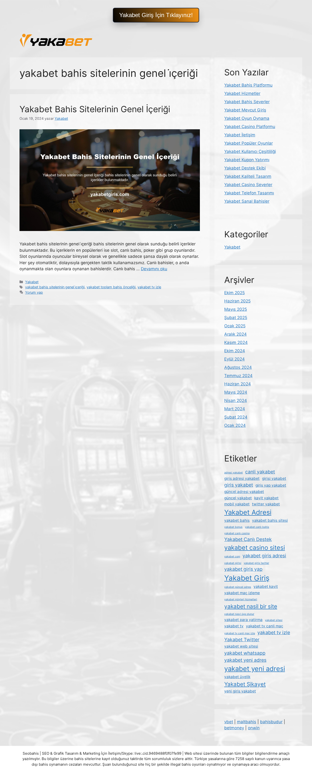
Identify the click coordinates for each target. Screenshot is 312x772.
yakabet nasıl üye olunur (239, 614)
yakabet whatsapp (244, 653)
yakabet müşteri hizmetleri (240, 599)
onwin (254, 727)
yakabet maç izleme (242, 593)
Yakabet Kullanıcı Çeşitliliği (250, 151)
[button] (156, 15)
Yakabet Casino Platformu (249, 126)
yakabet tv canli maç (264, 626)
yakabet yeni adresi (254, 669)
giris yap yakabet (270, 485)
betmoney (234, 727)
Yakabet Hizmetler (242, 93)
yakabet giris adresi (264, 556)
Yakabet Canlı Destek (248, 539)
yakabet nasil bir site (250, 606)
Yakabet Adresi (247, 512)
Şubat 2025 (235, 317)
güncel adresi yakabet (244, 491)
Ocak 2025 (234, 325)
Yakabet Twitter (241, 639)
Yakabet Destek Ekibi (245, 168)
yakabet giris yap (243, 569)
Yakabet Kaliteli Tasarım (247, 176)
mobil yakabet (237, 504)
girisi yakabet (274, 478)
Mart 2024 (234, 408)
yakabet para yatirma (243, 619)
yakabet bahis (237, 520)
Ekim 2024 (234, 350)
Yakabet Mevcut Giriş (245, 110)
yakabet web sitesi (241, 646)
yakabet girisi (232, 563)
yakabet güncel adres (237, 587)
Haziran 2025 (237, 301)
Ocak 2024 (235, 425)
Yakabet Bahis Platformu (248, 85)
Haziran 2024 (237, 383)
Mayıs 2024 (235, 392)
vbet (228, 721)
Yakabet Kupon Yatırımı (246, 159)
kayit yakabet (266, 498)
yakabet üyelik (237, 676)
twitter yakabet (266, 504)
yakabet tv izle (149, 287)
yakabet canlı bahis (257, 527)
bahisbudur (271, 721)
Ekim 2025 (234, 292)
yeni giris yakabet (240, 691)
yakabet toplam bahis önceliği (111, 287)
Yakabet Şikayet (245, 684)
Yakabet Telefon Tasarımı (249, 192)
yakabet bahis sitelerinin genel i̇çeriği (55, 287)
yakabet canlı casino (237, 533)
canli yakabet (260, 472)
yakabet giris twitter (256, 563)
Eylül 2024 (234, 359)
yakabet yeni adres (245, 660)
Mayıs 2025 (235, 309)
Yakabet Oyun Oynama (246, 118)
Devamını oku (154, 268)
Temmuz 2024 (238, 375)
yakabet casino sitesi (254, 547)
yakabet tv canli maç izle (239, 633)
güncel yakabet (238, 498)
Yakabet (32, 282)
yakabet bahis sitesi (270, 520)
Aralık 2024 (235, 334)
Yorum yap (34, 292)
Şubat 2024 (235, 417)
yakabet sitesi (274, 620)
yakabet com (232, 556)
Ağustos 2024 (238, 367)
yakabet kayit (266, 586)
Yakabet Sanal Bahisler (246, 201)
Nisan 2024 (235, 400)
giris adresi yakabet (242, 478)
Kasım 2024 (236, 342)
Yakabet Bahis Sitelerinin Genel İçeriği (95, 109)
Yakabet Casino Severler (248, 184)
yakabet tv (234, 626)
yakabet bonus (233, 527)
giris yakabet (238, 485)
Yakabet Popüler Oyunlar (248, 143)
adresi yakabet (233, 472)
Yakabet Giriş (246, 578)
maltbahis (246, 721)
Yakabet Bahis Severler (247, 101)
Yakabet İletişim (239, 134)
